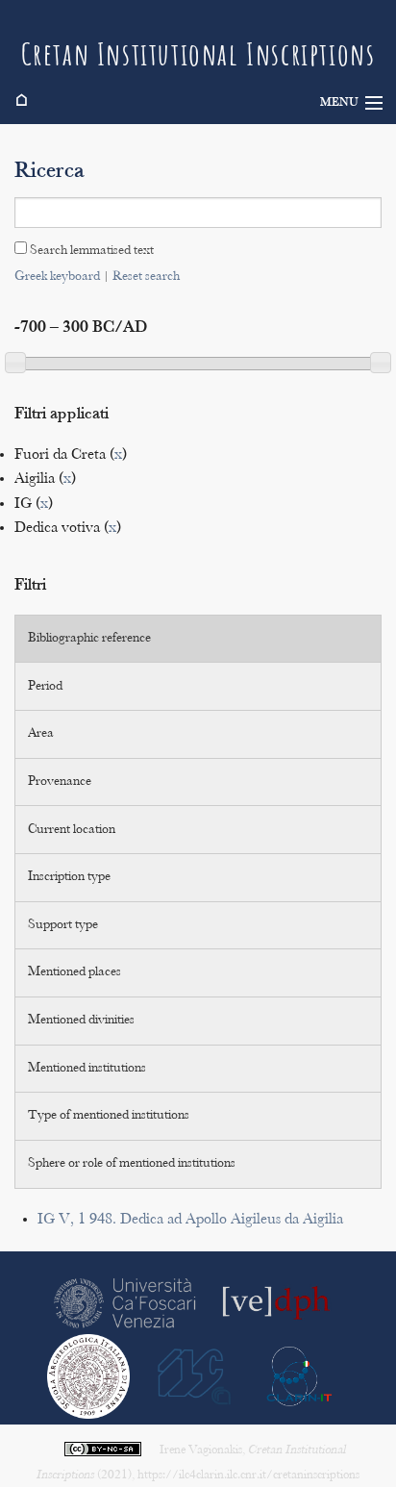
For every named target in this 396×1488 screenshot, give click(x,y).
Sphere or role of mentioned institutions (131, 1164)
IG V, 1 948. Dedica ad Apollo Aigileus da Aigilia (190, 1220)
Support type (63, 925)
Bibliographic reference (89, 638)
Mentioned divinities (81, 1020)
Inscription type (69, 877)
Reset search (146, 277)
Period (45, 687)
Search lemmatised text (90, 251)
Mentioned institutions (87, 1068)
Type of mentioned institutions (108, 1115)
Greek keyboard (57, 277)
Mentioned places (74, 972)
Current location (71, 830)
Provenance (59, 782)
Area (41, 734)
